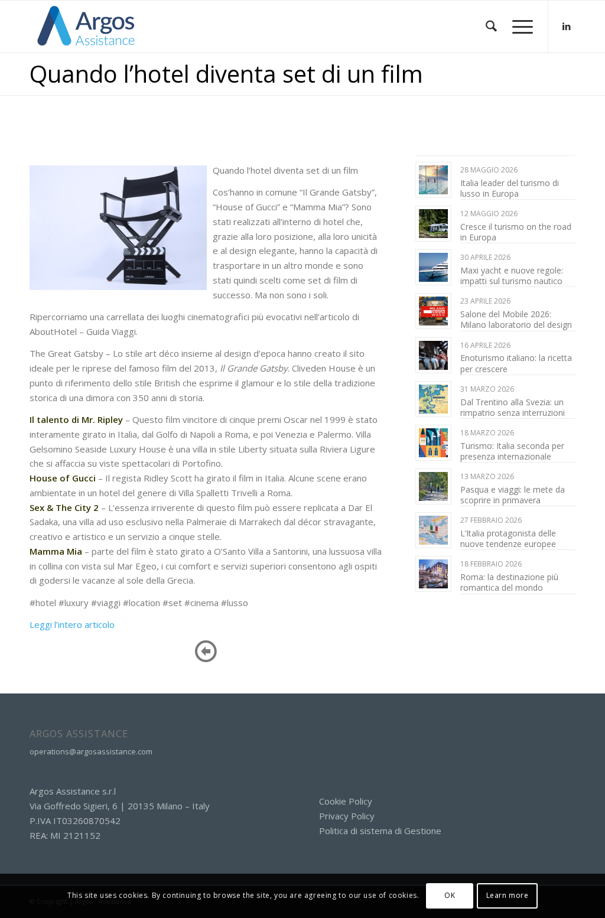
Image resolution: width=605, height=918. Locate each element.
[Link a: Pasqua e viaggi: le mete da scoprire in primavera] (433, 486)
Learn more (507, 895)
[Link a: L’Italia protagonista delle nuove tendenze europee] (433, 530)
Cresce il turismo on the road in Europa (515, 232)
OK (449, 895)
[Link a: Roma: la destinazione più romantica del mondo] (433, 573)
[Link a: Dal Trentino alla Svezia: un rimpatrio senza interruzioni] (433, 399)
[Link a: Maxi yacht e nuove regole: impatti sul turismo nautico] (433, 267)
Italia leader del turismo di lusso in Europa (509, 188)
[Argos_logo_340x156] (86, 27)
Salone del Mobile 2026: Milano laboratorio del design (516, 319)
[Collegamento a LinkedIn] (566, 26)
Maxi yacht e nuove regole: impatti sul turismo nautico (511, 276)
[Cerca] (491, 27)
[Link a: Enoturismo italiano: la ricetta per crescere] (433, 355)
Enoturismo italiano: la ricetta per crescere (516, 363)
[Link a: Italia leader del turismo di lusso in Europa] (433, 179)
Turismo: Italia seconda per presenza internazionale (512, 451)
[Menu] (519, 27)
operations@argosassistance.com (91, 751)
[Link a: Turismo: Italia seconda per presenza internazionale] (433, 442)
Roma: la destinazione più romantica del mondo (509, 582)
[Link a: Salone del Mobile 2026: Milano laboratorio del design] (433, 311)
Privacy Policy (347, 816)
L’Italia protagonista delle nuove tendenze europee (508, 538)
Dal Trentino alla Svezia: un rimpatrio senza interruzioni (512, 407)
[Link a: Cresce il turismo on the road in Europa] (433, 223)
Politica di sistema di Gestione (380, 830)
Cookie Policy (345, 801)
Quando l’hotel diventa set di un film (226, 73)
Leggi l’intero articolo (72, 624)
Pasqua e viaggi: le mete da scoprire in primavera (512, 495)
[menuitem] (491, 27)
